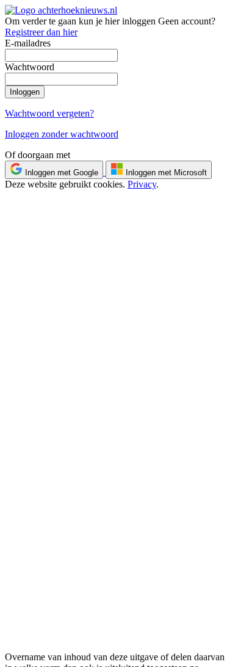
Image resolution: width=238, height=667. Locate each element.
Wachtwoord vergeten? (49, 113)
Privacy (142, 184)
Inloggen (25, 92)
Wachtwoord (29, 67)
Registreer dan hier (41, 32)
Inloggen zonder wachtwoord (61, 134)
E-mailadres (28, 43)
